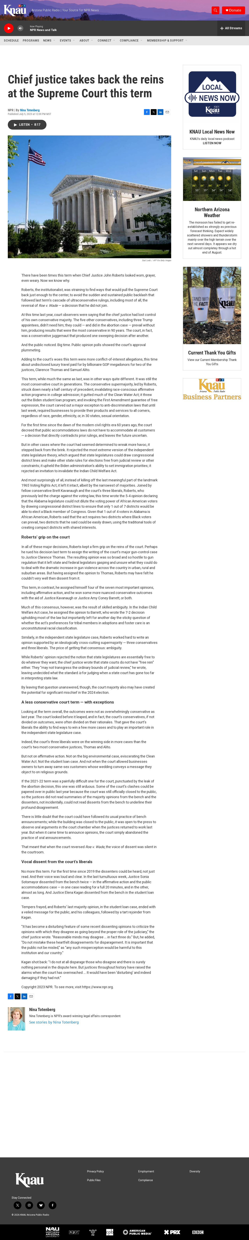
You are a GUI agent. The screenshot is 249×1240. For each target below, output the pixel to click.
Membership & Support (165, 40)
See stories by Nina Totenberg (54, 1022)
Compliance (129, 40)
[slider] (26, 28)
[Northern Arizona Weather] (212, 179)
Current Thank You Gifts (212, 353)
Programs (31, 40)
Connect (104, 40)
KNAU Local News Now (212, 132)
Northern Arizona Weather (212, 212)
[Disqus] (124, 1104)
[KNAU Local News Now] (212, 94)
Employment (146, 1171)
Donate (235, 10)
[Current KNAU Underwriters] (212, 388)
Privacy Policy (95, 1171)
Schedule (11, 40)
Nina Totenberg (30, 110)
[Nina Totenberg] (16, 1019)
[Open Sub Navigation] (54, 40)
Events (65, 40)
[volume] (20, 28)
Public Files (94, 1180)
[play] (9, 28)
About (84, 40)
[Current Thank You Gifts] (212, 305)
